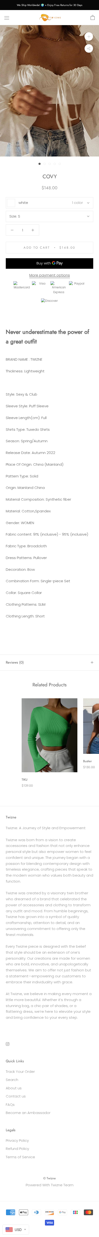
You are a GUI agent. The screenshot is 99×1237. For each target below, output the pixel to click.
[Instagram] (7, 1044)
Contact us (16, 1096)
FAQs (10, 1104)
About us (14, 1088)
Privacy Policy (17, 1140)
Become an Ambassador (28, 1112)
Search (12, 1079)
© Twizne (49, 1178)
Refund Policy (17, 1148)
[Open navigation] (6, 18)
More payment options (49, 275)
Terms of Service (20, 1156)
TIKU (24, 779)
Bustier (87, 761)
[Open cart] (93, 17)
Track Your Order (20, 1071)
